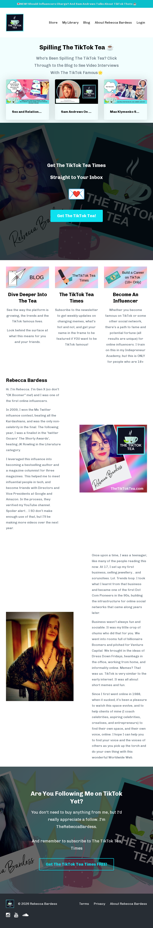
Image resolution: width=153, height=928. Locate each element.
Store (53, 22)
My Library (70, 22)
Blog (86, 22)
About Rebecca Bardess (113, 22)
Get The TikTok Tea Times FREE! (76, 864)
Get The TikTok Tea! (76, 215)
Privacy (99, 904)
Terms (84, 904)
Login (141, 22)
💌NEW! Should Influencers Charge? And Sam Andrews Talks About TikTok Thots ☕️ (76, 4)
